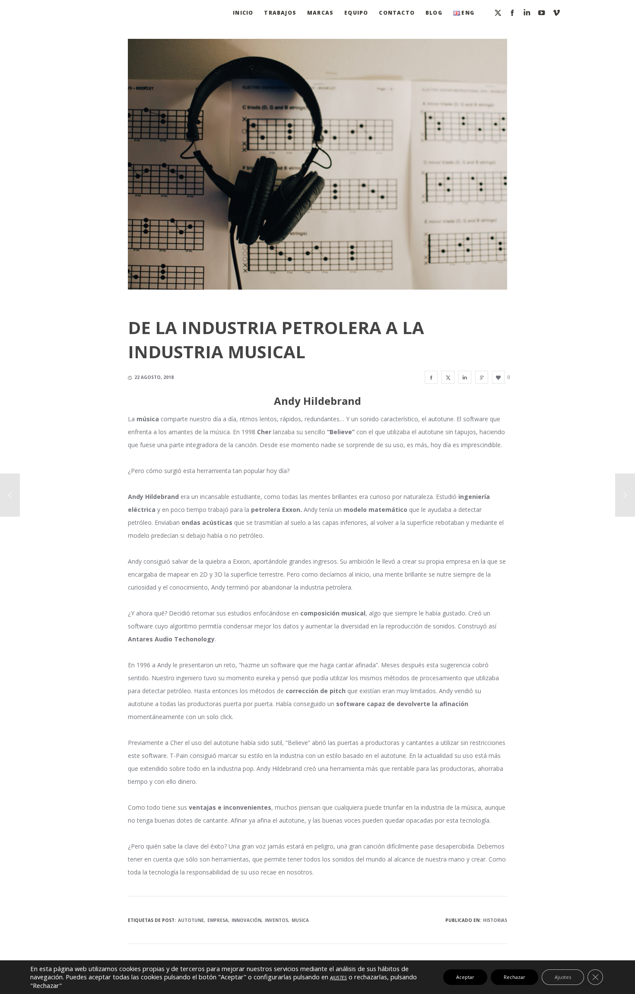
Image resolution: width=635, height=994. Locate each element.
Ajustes (563, 977)
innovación (246, 920)
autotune (191, 920)
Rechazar (514, 977)
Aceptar (465, 977)
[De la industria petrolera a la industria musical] (431, 377)
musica (300, 920)
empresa (217, 920)
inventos (276, 920)
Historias (495, 920)
